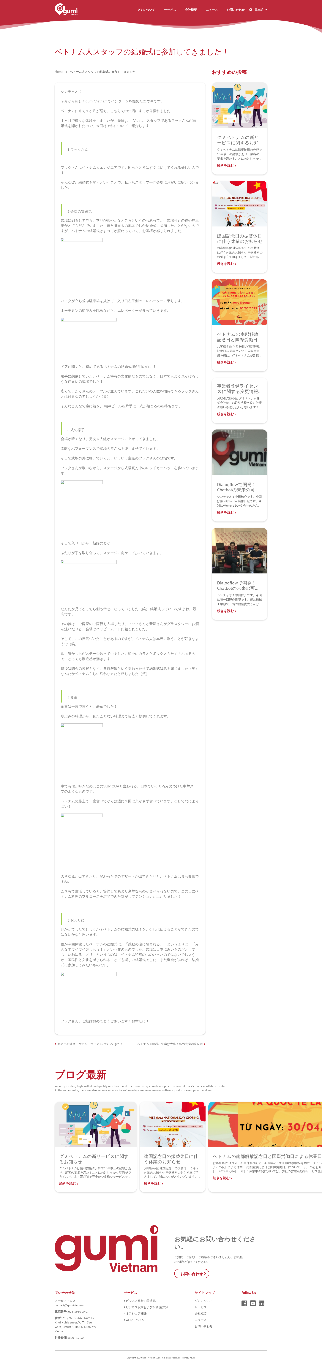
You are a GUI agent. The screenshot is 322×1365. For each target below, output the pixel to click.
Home (59, 71)
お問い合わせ (236, 10)
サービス (170, 10)
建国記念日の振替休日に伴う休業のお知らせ (240, 238)
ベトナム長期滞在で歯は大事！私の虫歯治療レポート (170, 1044)
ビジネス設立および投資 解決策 (147, 1307)
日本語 (259, 10)
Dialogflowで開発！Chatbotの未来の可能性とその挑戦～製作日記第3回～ (238, 492)
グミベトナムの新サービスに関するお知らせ (238, 142)
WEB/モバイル (135, 1320)
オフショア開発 (136, 1313)
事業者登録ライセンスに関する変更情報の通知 (237, 391)
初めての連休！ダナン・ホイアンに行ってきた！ (90, 1044)
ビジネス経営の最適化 (141, 1301)
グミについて (146, 10)
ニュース (212, 10)
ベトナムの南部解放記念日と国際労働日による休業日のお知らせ (237, 342)
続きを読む (226, 165)
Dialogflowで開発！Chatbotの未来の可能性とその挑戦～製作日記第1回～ (238, 591)
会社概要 (191, 10)
